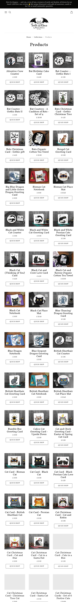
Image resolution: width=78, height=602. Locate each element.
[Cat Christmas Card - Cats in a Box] (63, 541)
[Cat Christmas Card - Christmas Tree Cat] (14, 582)
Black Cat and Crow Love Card (39, 271)
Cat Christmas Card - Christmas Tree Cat (14, 595)
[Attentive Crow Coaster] (14, 60)
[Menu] (6, 12)
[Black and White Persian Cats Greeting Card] (63, 219)
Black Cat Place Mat (39, 312)
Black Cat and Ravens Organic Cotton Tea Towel (63, 272)
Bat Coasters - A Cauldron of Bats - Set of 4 (39, 111)
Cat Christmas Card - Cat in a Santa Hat (39, 555)
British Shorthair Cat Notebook (39, 392)
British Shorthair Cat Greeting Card (15, 392)
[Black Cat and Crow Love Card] (39, 259)
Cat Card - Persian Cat (39, 514)
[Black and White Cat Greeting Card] (39, 219)
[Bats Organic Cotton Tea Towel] (39, 138)
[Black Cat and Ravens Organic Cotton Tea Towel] (63, 259)
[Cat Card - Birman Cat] (14, 461)
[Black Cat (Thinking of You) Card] (14, 259)
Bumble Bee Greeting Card (15, 430)
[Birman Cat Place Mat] (63, 176)
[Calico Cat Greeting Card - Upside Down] (39, 418)
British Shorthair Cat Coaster (63, 352)
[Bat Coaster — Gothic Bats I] (63, 60)
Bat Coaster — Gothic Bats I (63, 72)
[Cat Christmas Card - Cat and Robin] (63, 501)
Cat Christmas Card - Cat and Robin (63, 515)
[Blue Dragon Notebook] (14, 340)
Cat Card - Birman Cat (15, 473)
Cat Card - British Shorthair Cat (15, 514)
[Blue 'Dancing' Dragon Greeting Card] (63, 299)
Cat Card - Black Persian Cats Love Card (63, 474)
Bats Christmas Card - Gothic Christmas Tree (63, 111)
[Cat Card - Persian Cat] (39, 501)
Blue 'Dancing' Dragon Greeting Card (63, 313)
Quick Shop (15, 82)
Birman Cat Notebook (39, 188)
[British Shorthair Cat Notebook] (39, 380)
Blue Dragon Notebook (15, 352)
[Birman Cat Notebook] (39, 176)
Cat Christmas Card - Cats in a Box (63, 555)
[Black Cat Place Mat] (39, 299)
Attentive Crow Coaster (14, 72)
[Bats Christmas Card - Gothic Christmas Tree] (63, 98)
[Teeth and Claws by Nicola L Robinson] (39, 23)
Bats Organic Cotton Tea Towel (39, 150)
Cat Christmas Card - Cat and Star (15, 555)
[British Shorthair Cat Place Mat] (63, 380)
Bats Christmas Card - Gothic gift (15, 150)
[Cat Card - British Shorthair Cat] (14, 501)
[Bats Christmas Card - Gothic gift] (14, 138)
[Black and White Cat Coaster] (14, 219)
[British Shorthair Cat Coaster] (63, 340)
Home (28, 37)
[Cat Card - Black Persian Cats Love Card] (63, 461)
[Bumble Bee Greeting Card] (14, 418)
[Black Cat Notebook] (14, 299)
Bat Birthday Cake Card (39, 72)
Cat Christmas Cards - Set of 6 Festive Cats (63, 595)
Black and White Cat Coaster (15, 231)
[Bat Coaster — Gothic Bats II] (14, 98)
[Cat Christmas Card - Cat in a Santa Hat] (39, 541)
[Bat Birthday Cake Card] (39, 60)
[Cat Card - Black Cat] (39, 461)
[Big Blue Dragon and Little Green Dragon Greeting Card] (14, 176)
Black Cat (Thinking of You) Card (15, 272)
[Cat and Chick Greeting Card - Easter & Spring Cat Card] (63, 418)
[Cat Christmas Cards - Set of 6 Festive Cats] (63, 582)
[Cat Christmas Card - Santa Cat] (39, 582)
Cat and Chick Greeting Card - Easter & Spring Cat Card (63, 432)
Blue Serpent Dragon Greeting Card (39, 353)
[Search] (10, 12)
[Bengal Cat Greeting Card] (63, 138)
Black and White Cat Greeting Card (39, 231)
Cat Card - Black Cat (39, 473)
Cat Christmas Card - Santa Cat (39, 594)
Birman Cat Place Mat (63, 188)
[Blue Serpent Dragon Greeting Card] (39, 340)
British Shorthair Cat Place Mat (63, 392)
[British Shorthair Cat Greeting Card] (14, 380)
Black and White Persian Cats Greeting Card (63, 232)
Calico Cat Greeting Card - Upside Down (39, 431)
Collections (38, 37)
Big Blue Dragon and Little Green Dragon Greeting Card (14, 190)
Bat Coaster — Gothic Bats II (15, 110)
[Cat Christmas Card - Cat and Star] (14, 541)
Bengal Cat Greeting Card (63, 150)
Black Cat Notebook (14, 312)
